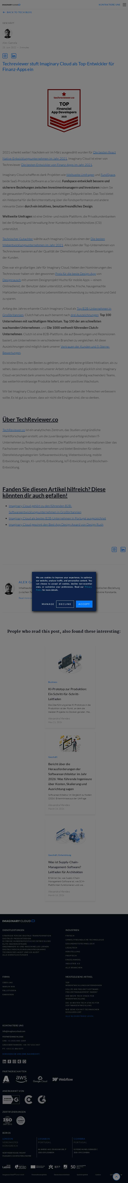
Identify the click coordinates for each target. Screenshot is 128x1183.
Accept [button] (84, 604)
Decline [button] (65, 604)
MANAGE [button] (48, 604)
